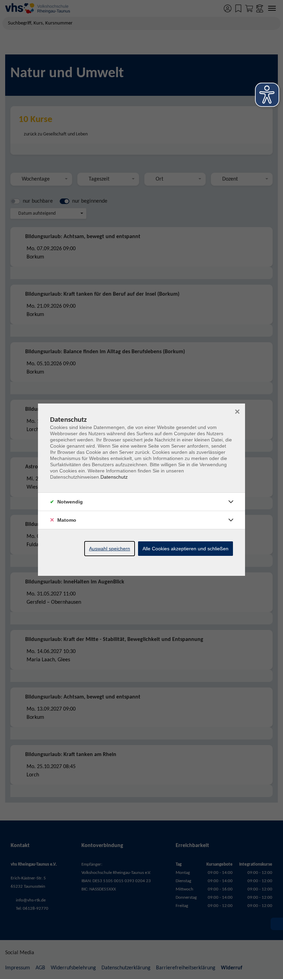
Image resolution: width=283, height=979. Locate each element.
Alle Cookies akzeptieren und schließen (185, 548)
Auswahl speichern (109, 548)
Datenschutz (114, 477)
